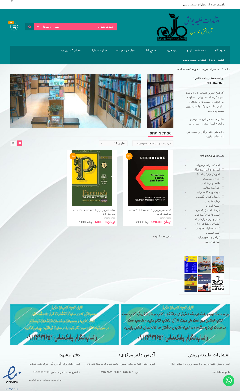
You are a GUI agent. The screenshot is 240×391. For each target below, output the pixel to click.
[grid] (19, 143)
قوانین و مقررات (125, 50)
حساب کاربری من (71, 50)
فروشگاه (220, 50)
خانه (227, 69)
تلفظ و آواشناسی (210, 183)
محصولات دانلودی (196, 50)
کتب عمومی (213, 232)
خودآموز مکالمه (211, 187)
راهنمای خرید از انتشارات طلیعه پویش (204, 59)
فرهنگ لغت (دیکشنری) (207, 210)
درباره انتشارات (98, 50)
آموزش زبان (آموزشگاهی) (206, 169)
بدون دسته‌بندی (211, 178)
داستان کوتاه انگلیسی (208, 196)
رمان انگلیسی (212, 201)
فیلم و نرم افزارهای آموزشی (206, 219)
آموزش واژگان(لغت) (208, 174)
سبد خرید (172, 50)
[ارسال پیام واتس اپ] (228, 380)
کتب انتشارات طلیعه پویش (206, 228)
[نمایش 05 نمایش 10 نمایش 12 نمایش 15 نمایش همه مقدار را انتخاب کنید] (113, 143)
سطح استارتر (212, 205)
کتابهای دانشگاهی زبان (207, 223)
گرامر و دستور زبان (209, 237)
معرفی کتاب (151, 50)
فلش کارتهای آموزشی (207, 214)
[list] (13, 143)
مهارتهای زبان (212, 241)
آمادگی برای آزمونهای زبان (206, 165)
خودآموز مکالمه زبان (208, 192)
